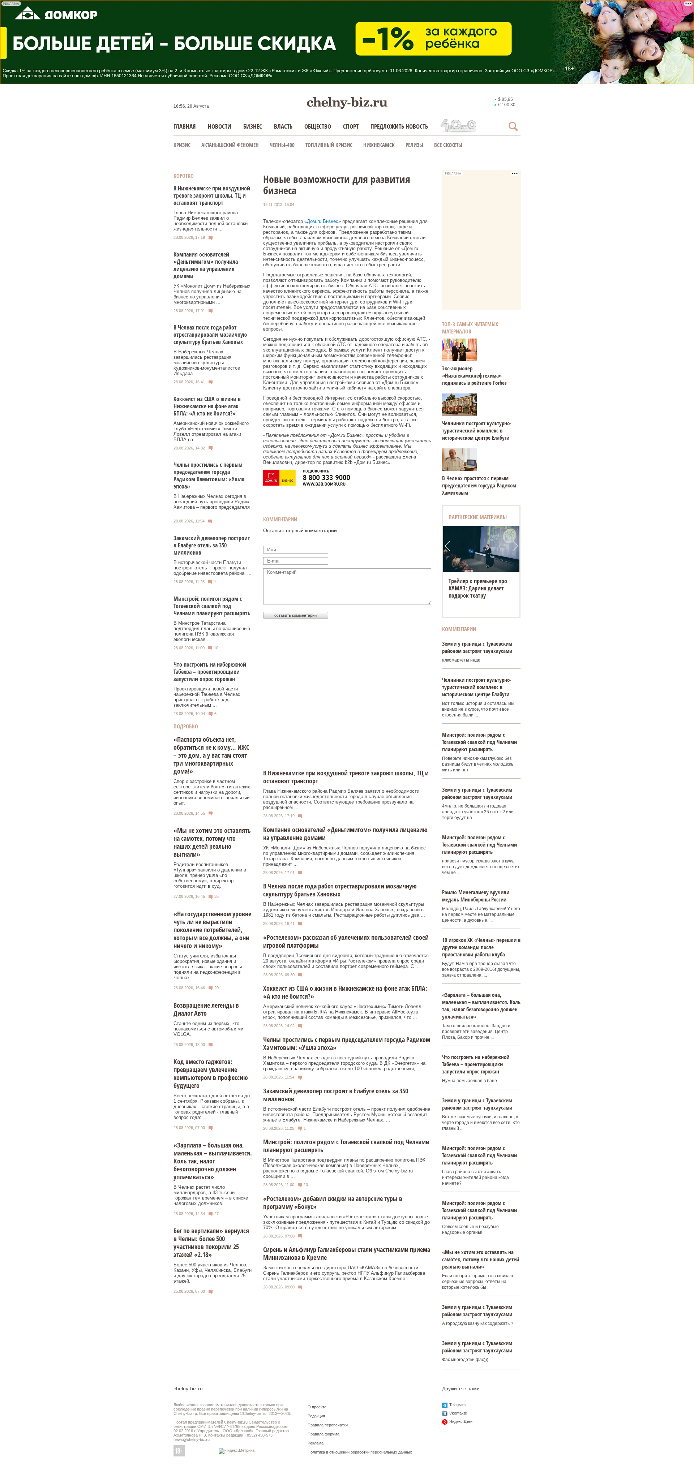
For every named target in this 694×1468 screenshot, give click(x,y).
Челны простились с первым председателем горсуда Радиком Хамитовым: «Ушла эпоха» (209, 475)
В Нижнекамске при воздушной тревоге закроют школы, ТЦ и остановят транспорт (212, 195)
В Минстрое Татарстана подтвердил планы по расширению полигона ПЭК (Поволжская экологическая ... (212, 631)
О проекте (317, 1407)
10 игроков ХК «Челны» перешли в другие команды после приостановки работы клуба (481, 947)
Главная (185, 126)
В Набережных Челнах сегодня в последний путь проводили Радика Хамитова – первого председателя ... (212, 504)
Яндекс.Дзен (460, 1421)
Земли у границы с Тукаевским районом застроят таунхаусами (477, 647)
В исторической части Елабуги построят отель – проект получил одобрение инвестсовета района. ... (213, 568)
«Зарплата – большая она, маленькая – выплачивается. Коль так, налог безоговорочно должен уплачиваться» (213, 1161)
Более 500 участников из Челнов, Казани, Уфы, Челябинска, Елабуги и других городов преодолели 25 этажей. (213, 1273)
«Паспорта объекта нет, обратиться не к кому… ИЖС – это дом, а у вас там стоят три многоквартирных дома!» (211, 755)
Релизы (414, 144)
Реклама (316, 1443)
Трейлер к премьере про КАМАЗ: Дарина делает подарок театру (478, 588)
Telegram (457, 1405)
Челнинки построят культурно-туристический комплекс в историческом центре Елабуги (476, 430)
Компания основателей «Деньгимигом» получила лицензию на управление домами (206, 265)
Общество (317, 126)
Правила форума (323, 1434)
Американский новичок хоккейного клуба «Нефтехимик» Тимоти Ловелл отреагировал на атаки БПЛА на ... (211, 431)
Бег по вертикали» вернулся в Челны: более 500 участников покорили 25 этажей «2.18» (211, 1242)
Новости (219, 126)
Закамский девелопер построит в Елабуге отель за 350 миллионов (212, 545)
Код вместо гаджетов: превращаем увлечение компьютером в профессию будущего (211, 1073)
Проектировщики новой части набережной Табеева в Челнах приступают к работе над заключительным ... (207, 697)
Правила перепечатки (328, 1425)
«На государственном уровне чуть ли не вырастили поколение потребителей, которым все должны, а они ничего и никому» (212, 929)
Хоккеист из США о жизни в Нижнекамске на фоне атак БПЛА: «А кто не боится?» (207, 406)
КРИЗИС (182, 144)
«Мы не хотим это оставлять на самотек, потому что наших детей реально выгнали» (212, 842)
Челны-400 (282, 144)
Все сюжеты (448, 144)
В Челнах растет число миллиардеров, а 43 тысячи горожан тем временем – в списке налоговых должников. (211, 1195)
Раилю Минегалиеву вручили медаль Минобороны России (475, 895)
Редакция (316, 1416)
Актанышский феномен (230, 144)
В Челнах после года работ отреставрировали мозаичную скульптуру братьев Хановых (210, 334)
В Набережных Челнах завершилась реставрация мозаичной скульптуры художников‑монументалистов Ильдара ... (207, 362)
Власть (283, 126)
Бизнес (252, 126)
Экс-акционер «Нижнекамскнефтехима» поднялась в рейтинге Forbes (474, 375)
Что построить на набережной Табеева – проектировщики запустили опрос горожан (210, 671)
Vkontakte (458, 1413)
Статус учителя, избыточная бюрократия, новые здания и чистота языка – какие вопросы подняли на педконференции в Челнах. (208, 966)
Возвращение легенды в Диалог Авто (206, 1009)
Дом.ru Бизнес (322, 221)
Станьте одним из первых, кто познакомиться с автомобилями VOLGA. (208, 1029)
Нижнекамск (379, 144)
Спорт (351, 126)
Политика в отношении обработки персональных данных (360, 1452)
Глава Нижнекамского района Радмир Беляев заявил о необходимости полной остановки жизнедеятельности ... (211, 221)
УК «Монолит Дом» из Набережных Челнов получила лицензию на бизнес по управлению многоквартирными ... (212, 294)
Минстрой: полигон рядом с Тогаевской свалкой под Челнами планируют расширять (212, 606)
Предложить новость (399, 126)
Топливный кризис (328, 144)
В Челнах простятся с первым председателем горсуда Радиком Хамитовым (479, 485)
